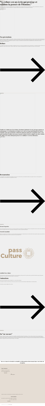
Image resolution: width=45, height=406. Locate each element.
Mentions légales (10, 404)
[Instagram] (1, 11)
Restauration (3, 7)
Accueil (2, 3)
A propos (2, 5)
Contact (2, 9)
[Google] (0, 11)
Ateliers (2, 8)
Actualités (2, 4)
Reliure (2, 6)
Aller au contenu (2, 0)
